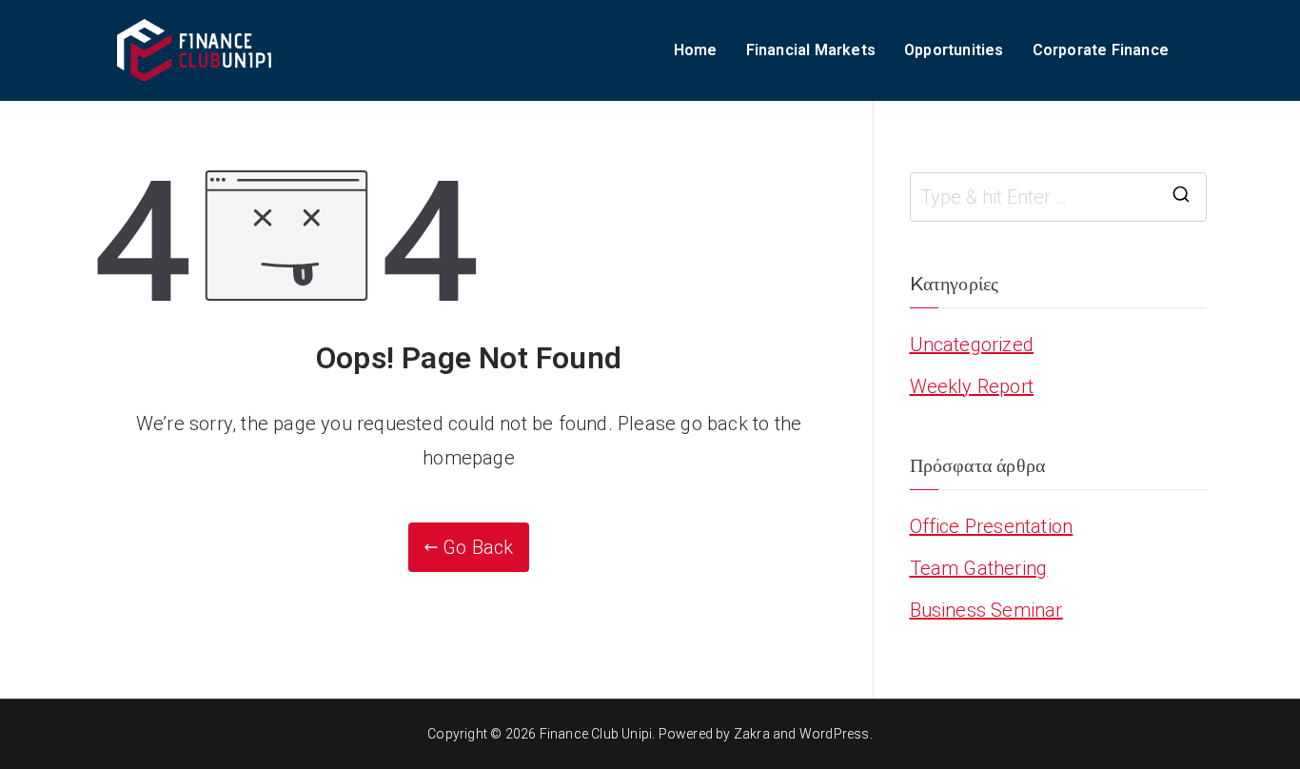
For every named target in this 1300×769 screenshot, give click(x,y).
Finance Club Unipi (596, 733)
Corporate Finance (1101, 50)
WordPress (834, 733)
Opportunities (954, 50)
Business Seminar (986, 610)
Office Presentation (991, 526)
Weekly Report (972, 386)
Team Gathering (979, 568)
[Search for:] (1059, 197)
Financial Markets (811, 50)
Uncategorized (972, 344)
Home (696, 50)
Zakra (752, 733)
